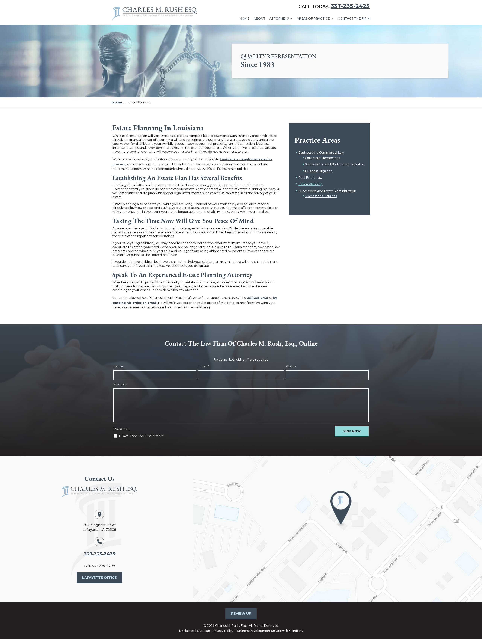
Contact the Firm (354, 18)
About (259, 18)
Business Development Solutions (260, 631)
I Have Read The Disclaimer (141, 436)
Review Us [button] (241, 613)
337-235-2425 (350, 6)
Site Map (203, 631)
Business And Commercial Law (321, 152)
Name (118, 366)
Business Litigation (319, 171)
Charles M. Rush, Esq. (231, 626)
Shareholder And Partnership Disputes (334, 164)
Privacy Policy (222, 631)
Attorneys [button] (279, 18)
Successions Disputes (321, 196)
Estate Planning (310, 184)
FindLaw (297, 631)
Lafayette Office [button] (99, 578)
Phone (291, 366)
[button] (478, 611)
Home (244, 18)
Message (120, 384)
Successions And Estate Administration (327, 191)
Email (203, 366)
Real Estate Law (310, 177)
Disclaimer (121, 429)
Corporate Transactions (322, 158)
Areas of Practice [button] (313, 18)
